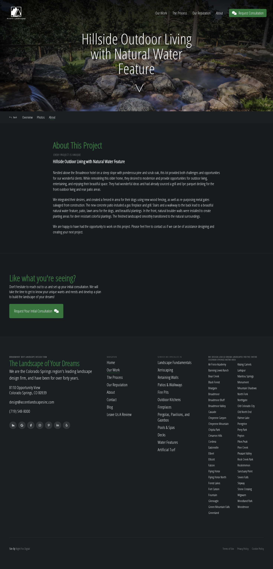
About (219, 13)
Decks (161, 434)
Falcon (211, 465)
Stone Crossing (245, 489)
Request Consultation (251, 13)
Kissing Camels (244, 364)
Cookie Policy (258, 548)
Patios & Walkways (170, 384)
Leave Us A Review (119, 414)
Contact (111, 399)
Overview (27, 117)
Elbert (211, 453)
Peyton (241, 436)
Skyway (241, 483)
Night (18, 548)
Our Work (161, 13)
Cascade (212, 412)
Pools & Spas (166, 427)
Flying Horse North (217, 477)
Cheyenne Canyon (217, 418)
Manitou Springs (246, 376)
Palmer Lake (243, 418)
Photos (41, 117)
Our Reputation (201, 13)
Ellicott (211, 459)
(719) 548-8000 (19, 411)
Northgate (242, 400)
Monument (243, 382)
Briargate (212, 388)
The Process (180, 13)
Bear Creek (213, 376)
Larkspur (242, 370)
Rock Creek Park (245, 459)
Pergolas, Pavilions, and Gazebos (174, 417)
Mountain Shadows (247, 388)
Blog (110, 407)
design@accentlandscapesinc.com (31, 401)
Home (111, 362)
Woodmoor (243, 507)
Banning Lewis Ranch (218, 370)
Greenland (213, 513)
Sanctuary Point (245, 471)
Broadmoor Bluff (216, 400)
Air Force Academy (217, 364)
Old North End (244, 412)
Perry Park (242, 430)
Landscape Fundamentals (174, 362)
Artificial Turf (166, 449)
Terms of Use (228, 548)
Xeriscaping (165, 370)
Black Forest (214, 382)
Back (15, 117)
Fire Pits (163, 392)
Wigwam (242, 495)
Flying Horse (214, 471)
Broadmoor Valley (217, 406)
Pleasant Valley (245, 453)
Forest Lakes (214, 483)
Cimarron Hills (215, 436)
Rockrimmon (244, 465)
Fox (22, 548)
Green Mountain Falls (219, 507)
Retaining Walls (168, 377)
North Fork (243, 394)
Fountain (212, 495)
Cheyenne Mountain (218, 424)
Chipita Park (214, 430)
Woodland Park (245, 501)
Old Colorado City (246, 406)
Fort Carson (213, 489)
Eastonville (213, 447)
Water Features (168, 442)
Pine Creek (243, 447)
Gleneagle (213, 501)
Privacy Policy (242, 548)
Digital (27, 548)
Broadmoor (214, 394)
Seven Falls (243, 477)
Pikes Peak (243, 442)
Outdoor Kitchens (169, 399)
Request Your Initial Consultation (33, 311)
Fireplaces (164, 407)
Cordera (212, 442)
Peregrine (242, 424)
